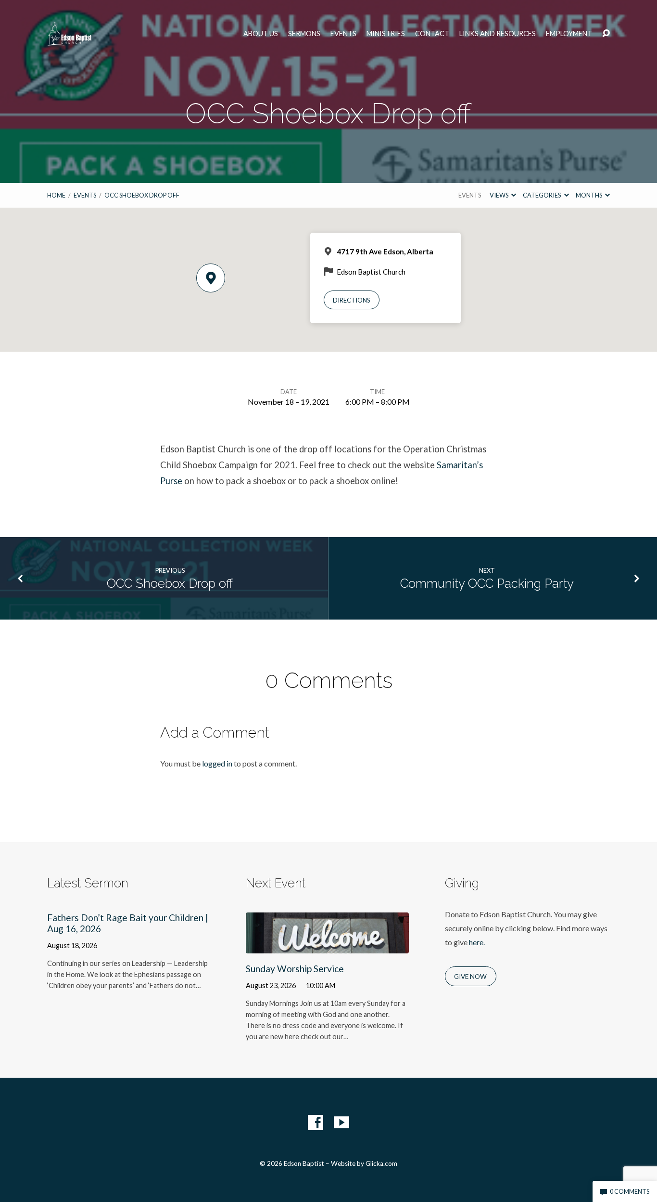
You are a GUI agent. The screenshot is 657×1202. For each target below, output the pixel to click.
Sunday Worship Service (295, 968)
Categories (542, 195)
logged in (217, 763)
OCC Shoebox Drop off (141, 195)
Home (56, 195)
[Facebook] (315, 1122)
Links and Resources (497, 33)
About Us (260, 33)
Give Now (470, 976)
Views (499, 195)
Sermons (304, 33)
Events (343, 33)
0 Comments (629, 1191)
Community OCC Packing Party (487, 583)
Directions (351, 300)
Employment (569, 33)
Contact (432, 33)
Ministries (385, 33)
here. (477, 942)
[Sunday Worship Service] (327, 946)
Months (589, 195)
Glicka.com (381, 1163)
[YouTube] (341, 1122)
